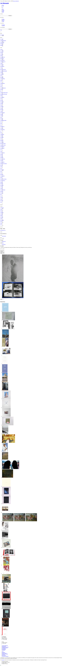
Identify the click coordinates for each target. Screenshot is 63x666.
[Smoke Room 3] (5, 451)
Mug (1, 194)
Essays (1, 86)
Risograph (1, 109)
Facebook (3, 24)
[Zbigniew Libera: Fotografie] (9, 556)
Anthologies (2, 207)
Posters (1, 221)
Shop (2, 651)
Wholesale (3, 652)
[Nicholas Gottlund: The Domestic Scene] (5, 512)
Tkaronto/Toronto (2, 189)
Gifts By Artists (2, 152)
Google (3, 21)
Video (1, 223)
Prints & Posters (2, 112)
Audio (1, 151)
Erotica (1, 177)
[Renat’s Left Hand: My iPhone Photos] (6, 416)
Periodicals (1, 43)
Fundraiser (1, 157)
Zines (1, 117)
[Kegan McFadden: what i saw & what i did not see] (5, 363)
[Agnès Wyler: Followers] (6, 407)
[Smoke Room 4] (8, 442)
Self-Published (2, 146)
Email (3, 20)
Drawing (1, 100)
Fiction (1, 98)
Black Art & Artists (3, 143)
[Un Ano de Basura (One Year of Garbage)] (6, 547)
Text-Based (1, 137)
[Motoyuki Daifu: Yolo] (6, 398)
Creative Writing (2, 78)
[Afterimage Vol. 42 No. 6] (5, 626)
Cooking (1, 197)
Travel (1, 172)
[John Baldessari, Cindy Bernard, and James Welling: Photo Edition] (10, 468)
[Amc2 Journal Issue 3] (6, 573)
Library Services (4, 653)
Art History (1, 106)
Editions (1, 215)
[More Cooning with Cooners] (6, 608)
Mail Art (1, 165)
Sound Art (1, 52)
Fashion (1, 95)
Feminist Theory (2, 129)
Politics (1, 80)
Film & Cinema (2, 60)
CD (0, 131)
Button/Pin (1, 140)
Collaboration (2, 134)
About (3, 9)
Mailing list (3, 650)
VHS (1, 202)
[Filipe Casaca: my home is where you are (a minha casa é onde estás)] (6, 503)
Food (1, 149)
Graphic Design (2, 83)
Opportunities (4, 649)
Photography (2, 58)
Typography (2, 64)
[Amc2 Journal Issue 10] (6, 582)
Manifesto (1, 183)
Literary (1, 49)
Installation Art (2, 126)
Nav (2, 7)
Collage (1, 63)
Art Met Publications (3, 40)
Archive (3, 10)
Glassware (1, 160)
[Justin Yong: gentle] (5, 311)
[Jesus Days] (5, 337)
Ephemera (1, 118)
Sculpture (1, 103)
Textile (1, 166)
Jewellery (1, 154)
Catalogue (1, 115)
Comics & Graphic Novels (4, 92)
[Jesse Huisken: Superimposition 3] (19, 521)
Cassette (1, 188)
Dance (1, 123)
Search (3, 5)
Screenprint (1, 185)
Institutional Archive (5, 647)
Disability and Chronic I (3, 163)
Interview (1, 89)
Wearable (1, 114)
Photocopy (1, 174)
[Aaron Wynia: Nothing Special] (5, 372)
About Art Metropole (5, 645)
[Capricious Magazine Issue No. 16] (5, 346)
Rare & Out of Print (3, 69)
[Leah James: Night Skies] (7, 477)
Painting (1, 55)
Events (3, 11)
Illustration (1, 77)
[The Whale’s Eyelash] (6, 617)
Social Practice (2, 148)
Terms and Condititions (5, 656)
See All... (1, 204)
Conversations (2, 97)
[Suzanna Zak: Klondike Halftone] (8, 328)
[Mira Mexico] (5, 538)
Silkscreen (1, 191)
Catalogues (1, 212)
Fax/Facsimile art (2, 180)
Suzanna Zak (4, 241)
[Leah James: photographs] (6, 486)
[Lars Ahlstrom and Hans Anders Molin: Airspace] (5, 433)
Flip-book (1, 200)
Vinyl (1, 81)
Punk (1, 168)
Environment (2, 169)
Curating (1, 186)
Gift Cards (3, 654)
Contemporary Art (2, 61)
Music (1, 132)
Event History (4, 648)
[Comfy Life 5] (5, 381)
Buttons (1, 210)
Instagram (3, 25)
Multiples (1, 45)
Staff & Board (4, 646)
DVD (1, 171)
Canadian (1, 72)
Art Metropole (4, 3)
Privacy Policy (4, 655)
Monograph (2, 101)
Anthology (1, 135)
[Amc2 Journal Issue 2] (6, 591)
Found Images (2, 66)
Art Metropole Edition (3, 120)
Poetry (1, 75)
